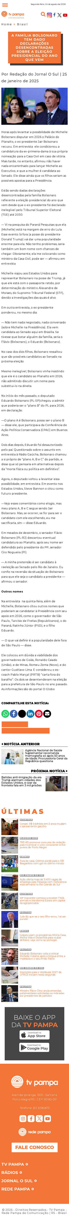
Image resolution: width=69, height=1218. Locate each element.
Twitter (59, 15)
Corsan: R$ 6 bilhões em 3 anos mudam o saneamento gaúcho (43, 825)
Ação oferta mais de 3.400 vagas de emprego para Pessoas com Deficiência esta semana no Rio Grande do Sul (43, 882)
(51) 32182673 (41, 1108)
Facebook (54, 14)
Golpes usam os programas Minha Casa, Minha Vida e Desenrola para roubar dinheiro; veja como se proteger (43, 938)
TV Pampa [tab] (12, 1164)
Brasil (22, 24)
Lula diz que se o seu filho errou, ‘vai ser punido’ (43, 918)
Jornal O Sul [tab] (17, 1181)
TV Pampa (12, 18)
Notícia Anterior (22, 744)
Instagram (49, 15)
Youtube (65, 15)
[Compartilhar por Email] (47, 714)
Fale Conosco (34, 1147)
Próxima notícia (48, 771)
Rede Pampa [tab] (15, 1189)
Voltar (15, 724)
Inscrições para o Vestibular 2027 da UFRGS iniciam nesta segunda (40, 973)
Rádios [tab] (9, 1173)
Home (6, 24)
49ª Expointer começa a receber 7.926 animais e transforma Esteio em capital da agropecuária (42, 901)
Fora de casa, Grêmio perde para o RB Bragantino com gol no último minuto (42, 862)
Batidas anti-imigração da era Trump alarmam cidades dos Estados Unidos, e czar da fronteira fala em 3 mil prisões (21, 781)
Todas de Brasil (25, 731)
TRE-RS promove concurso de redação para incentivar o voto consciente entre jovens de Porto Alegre (42, 845)
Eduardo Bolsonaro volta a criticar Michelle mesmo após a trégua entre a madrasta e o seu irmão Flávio (42, 956)
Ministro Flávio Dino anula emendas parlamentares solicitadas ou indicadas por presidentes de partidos (42, 993)
